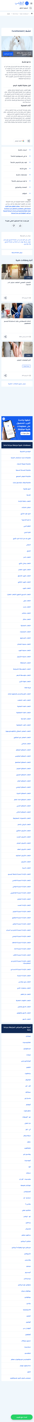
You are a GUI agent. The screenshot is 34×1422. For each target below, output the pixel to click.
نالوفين (28, 1067)
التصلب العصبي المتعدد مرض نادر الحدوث (19, 283)
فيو (30, 1167)
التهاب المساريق (25, 638)
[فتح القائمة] (30, 3)
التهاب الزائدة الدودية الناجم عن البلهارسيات (21, 962)
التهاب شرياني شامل (24, 824)
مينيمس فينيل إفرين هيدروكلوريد (20, 1378)
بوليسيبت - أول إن (25, 1179)
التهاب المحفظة (25, 663)
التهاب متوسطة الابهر (24, 675)
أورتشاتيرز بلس (26, 1061)
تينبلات (28, 1055)
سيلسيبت (27, 1347)
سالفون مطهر (26, 1235)
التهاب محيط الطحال (24, 644)
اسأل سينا (26, 433)
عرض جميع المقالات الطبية (17, 384)
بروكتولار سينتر (26, 1291)
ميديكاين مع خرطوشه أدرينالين (21, 1247)
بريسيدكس (27, 1279)
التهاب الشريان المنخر (24, 843)
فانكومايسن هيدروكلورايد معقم (21, 1359)
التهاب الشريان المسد (24, 837)
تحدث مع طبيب (8, 54)
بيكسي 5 (28, 1204)
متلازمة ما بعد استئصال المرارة (21, 458)
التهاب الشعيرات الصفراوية (22, 818)
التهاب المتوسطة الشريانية (22, 669)
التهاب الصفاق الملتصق (23, 762)
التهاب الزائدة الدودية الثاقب (22, 955)
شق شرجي (27, 532)
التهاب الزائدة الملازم (24, 899)
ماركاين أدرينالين (26, 1241)
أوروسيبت (27, 1160)
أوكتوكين (28, 1334)
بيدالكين (28, 1223)
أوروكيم (28, 1104)
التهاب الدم (27, 557)
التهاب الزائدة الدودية (24, 976)
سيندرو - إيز (27, 1198)
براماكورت (28, 1073)
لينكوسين (28, 1353)
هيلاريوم (28, 1080)
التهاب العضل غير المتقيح (22, 737)
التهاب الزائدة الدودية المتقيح (21, 918)
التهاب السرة (26, 868)
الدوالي (28, 545)
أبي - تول (28, 1129)
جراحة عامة (15, 14)
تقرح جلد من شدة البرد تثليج (22, 538)
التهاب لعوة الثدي (25, 681)
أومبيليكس (27, 1191)
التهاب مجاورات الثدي (24, 988)
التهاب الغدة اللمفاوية (23, 712)
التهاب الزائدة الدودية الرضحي (21, 936)
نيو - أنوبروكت (26, 1117)
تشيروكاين (27, 1254)
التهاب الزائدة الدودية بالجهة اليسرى (19, 874)
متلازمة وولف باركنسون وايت (22, 482)
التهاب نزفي (27, 601)
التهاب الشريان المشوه (23, 855)
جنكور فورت (27, 1111)
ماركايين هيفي (26, 1210)
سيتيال (28, 1173)
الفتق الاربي (27, 526)
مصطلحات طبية (24, 14)
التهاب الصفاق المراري (23, 775)
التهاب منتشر (26, 613)
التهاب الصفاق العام (24, 781)
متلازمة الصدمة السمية (23, 470)
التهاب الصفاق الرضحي (23, 787)
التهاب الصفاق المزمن (23, 768)
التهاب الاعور (27, 1019)
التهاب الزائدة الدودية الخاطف (21, 942)
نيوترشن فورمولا (25, 1185)
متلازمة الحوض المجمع (23, 476)
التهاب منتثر (27, 619)
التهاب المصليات (25, 632)
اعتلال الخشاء (26, 507)
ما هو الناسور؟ (26, 520)
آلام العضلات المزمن (24, 360)
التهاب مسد (27, 607)
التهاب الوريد (27, 588)
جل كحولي (28, 1123)
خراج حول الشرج (26, 514)
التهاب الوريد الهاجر (24, 570)
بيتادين (28, 1303)
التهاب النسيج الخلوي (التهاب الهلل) (19, 594)
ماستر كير (28, 1098)
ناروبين (28, 1316)
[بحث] (30, 8)
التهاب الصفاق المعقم (23, 750)
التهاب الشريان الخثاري (23, 831)
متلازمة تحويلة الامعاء (24, 464)
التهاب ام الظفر (26, 994)
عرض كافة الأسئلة (17, 253)
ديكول (29, 1142)
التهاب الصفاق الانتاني (23, 812)
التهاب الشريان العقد (24, 849)
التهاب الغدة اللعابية (24, 706)
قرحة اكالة (28, 688)
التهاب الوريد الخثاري (24, 582)
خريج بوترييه (27, 489)
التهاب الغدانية (26, 719)
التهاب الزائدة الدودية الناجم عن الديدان (18, 930)
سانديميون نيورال (25, 1366)
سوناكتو (28, 1092)
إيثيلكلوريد (27, 1148)
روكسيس (28, 1260)
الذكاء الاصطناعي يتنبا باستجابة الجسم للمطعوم (17, 322)
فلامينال (28, 1229)
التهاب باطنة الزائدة (24, 501)
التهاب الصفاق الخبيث (23, 793)
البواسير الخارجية (25, 451)
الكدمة (29, 495)
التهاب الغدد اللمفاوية (24, 725)
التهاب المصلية (26, 625)
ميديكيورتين (27, 1049)
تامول (29, 1372)
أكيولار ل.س (27, 1328)
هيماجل (28, 1036)
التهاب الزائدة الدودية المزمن (22, 911)
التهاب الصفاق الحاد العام (22, 800)
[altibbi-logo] (22, 3)
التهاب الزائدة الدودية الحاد (22, 949)
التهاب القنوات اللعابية (23, 1000)
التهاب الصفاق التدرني (24, 806)
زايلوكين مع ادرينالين (24, 1285)
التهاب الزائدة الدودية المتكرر (22, 924)
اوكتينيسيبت (27, 1042)
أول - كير (28, 1086)
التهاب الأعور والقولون (24, 1013)
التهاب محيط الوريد (25, 650)
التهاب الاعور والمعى (24, 1007)
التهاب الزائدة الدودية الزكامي (22, 887)
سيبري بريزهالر (26, 1341)
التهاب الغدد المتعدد (24, 700)
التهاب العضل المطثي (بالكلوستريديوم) (18, 731)
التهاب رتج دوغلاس (24, 982)
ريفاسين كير (27, 1154)
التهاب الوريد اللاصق (24, 576)
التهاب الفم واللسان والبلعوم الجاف (19, 694)
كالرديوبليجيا (27, 1310)
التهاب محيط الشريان (24, 657)
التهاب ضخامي (26, 744)
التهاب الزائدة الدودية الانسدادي (21, 969)
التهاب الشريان (26, 862)
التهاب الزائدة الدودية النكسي (21, 880)
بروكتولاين (27, 1297)
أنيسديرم (28, 1272)
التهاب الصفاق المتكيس (23, 756)
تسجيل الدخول (23, 8)
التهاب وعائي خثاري (25, 563)
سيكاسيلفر (27, 1136)
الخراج (29, 551)
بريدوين (28, 1266)
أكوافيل (28, 1322)
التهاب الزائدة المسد (24, 905)
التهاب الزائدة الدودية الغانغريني (20, 893)
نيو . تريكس (27, 1216)
